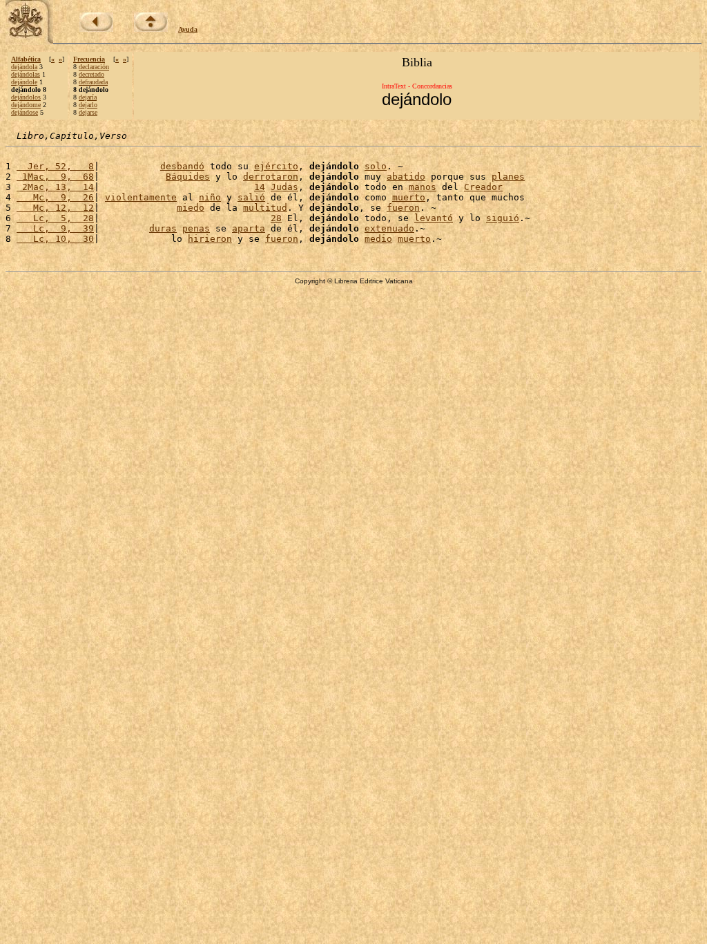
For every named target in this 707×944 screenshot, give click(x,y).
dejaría (88, 97)
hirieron (210, 239)
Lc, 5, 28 (55, 218)
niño (210, 197)
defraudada (93, 82)
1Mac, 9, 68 (55, 176)
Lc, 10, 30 (55, 239)
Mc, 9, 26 (55, 197)
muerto (408, 197)
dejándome (26, 104)
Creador (483, 187)
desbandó (182, 166)
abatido (406, 176)
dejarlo (88, 104)
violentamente (141, 197)
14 (259, 187)
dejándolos (26, 97)
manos (422, 187)
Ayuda (187, 29)
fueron (403, 207)
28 (276, 218)
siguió (502, 218)
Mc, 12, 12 (55, 207)
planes (508, 176)
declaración (94, 66)
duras (163, 228)
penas (196, 228)
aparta (248, 228)
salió (251, 197)
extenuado (389, 228)
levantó (433, 218)
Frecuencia (89, 59)
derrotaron (270, 176)
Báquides (188, 176)
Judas (284, 187)
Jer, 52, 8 (55, 166)
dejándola (24, 66)
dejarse (88, 112)
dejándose (24, 112)
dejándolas (25, 74)
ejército (276, 166)
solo (376, 166)
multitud (265, 207)
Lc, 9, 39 (55, 228)
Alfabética (26, 59)
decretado (91, 74)
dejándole (24, 82)
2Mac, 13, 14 (55, 187)
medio (378, 239)
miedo (190, 207)
